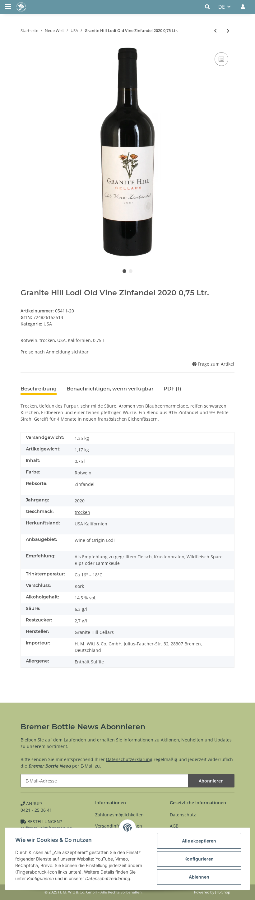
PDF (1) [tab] (172, 389)
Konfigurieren (199, 858)
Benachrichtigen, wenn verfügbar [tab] (110, 389)
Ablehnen (199, 876)
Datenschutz (183, 815)
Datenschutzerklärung (129, 759)
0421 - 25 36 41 (36, 810)
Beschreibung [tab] (39, 389)
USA (48, 324)
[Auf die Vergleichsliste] (221, 59)
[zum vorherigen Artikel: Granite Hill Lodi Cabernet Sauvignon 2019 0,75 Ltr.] (215, 30)
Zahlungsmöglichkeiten (119, 815)
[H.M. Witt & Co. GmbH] (21, 7)
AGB (174, 826)
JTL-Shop (222, 892)
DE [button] (221, 6)
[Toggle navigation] (8, 4)
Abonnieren (211, 781)
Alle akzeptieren (199, 840)
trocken (82, 512)
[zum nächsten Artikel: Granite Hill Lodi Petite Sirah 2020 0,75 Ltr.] (228, 30)
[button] (209, 7)
